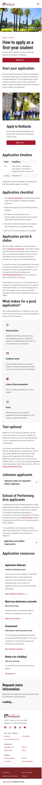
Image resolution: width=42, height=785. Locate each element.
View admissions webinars (14, 594)
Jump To (15, 782)
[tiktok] (20, 727)
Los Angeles (25, 736)
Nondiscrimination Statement (10, 776)
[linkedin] (15, 727)
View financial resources (14, 649)
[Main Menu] (38, 4)
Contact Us (7, 761)
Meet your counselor (12, 619)
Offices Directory (9, 758)
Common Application (15, 198)
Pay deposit (9, 674)
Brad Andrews (27, 518)
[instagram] (10, 727)
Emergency (24, 776)
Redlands (7, 736)
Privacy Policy (5, 772)
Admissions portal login (15, 249)
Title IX (24, 747)
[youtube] (25, 727)
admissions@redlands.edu (12, 275)
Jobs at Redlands (27, 761)
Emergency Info (9, 747)
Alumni (24, 758)
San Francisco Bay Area (11, 739)
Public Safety (8, 750)
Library (24, 750)
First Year (8, 38)
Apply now (20, 60)
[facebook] (5, 727)
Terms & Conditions (27, 772)
